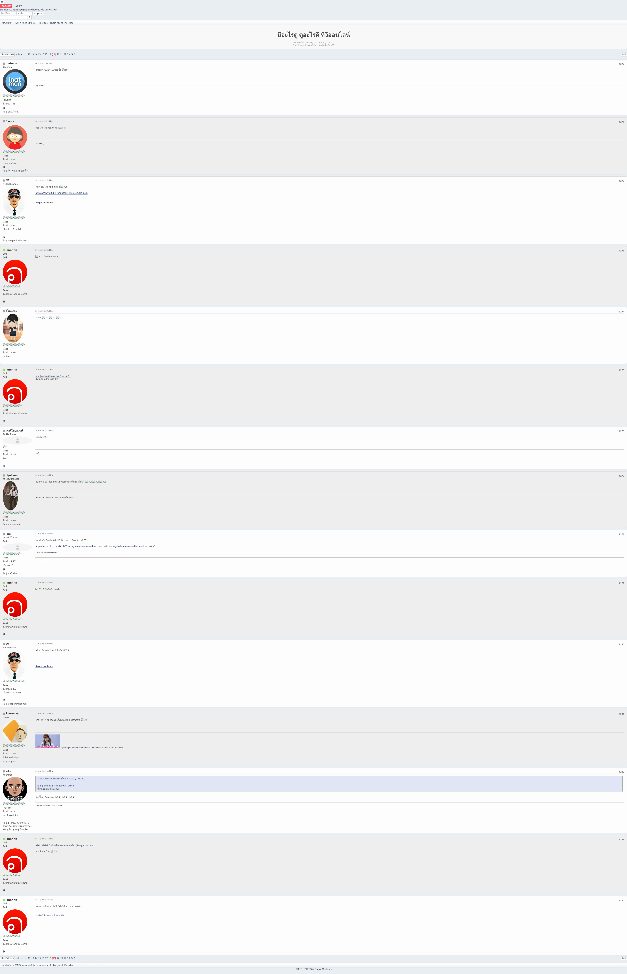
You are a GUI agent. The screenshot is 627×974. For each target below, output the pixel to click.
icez (8, 533)
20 (58, 54)
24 (72, 54)
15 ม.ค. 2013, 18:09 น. (44, 899)
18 (49, 54)
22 (65, 54)
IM (7, 180)
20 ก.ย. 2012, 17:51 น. (44, 311)
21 (61, 54)
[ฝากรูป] (4, 569)
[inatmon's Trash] (4, 107)
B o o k (10, 121)
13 (32, 54)
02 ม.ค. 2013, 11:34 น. (44, 838)
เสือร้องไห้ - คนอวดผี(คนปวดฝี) (49, 915)
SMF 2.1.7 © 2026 (305, 969)
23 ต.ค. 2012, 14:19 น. (44, 713)
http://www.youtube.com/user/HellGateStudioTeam (61, 192)
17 (46, 54)
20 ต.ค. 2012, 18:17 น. (44, 475)
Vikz (8, 771)
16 (42, 54)
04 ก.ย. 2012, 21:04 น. (44, 121)
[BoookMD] (4, 166)
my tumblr (40, 85)
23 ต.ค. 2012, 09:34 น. (44, 643)
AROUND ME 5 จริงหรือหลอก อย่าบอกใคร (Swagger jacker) (64, 845)
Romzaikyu (13, 713)
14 (36, 54)
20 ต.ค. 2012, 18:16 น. (44, 430)
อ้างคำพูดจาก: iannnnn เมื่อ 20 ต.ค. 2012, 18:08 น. (62, 778)
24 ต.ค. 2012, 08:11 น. (44, 771)
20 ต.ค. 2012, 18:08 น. (44, 369)
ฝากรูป (50, 560)
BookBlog (39, 143)
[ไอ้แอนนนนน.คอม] (4, 301)
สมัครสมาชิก (51, 9)
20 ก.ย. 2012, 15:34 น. (44, 180)
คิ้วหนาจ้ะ (11, 311)
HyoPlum (12, 475)
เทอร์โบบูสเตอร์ (14, 430)
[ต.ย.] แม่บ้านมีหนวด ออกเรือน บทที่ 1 (53, 376)
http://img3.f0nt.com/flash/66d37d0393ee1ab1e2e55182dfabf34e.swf (91, 747)
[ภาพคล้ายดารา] (4, 465)
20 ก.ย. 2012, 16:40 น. (44, 250)
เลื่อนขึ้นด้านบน (7, 958)
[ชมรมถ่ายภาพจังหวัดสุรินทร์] (4, 236)
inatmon (11, 63)
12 (29, 54)
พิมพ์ (624, 54)
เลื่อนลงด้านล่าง (7, 54)
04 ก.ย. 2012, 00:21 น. (44, 63)
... (26, 54)
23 (68, 54)
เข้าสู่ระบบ (35, 9)
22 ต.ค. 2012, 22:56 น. (44, 533)
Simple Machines (323, 969)
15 (39, 54)
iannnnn (11, 250)
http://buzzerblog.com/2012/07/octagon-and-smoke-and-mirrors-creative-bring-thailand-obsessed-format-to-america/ (95, 546)
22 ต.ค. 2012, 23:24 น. (44, 582)
